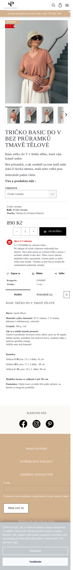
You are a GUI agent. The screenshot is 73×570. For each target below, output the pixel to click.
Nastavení (35, 550)
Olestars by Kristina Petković (30, 213)
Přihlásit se (16, 508)
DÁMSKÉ (41, 280)
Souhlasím (35, 561)
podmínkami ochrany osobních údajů (50, 496)
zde (15, 542)
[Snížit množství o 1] (17, 231)
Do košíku (55, 231)
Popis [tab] (18, 294)
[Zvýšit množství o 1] (33, 231)
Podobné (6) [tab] (44, 294)
